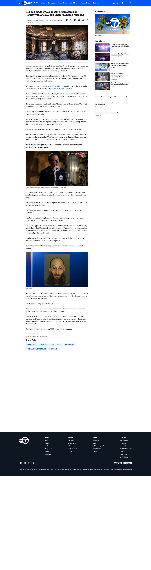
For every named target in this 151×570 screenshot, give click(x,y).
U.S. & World (48, 448)
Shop (95, 451)
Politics (47, 451)
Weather (47, 443)
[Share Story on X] (70, 19)
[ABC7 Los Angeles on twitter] (25, 463)
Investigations (97, 448)
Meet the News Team (126, 448)
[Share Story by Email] (82, 19)
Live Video (96, 440)
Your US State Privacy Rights (57, 469)
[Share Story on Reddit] (74, 19)
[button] (19, 3)
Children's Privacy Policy (43, 469)
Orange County (62, 3)
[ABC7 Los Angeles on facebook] (21, 463)
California (96, 3)
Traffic (46, 446)
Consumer (48, 454)
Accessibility (123, 451)
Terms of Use (68, 469)
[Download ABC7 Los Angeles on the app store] (118, 463)
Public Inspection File (88, 469)
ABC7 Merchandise (125, 457)
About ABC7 (123, 446)
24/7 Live (42, 3)
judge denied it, (48, 319)
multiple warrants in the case (61, 88)
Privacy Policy (22, 469)
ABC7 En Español (98, 446)
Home (46, 440)
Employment (123, 454)
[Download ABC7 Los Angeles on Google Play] (127, 463)
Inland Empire (74, 3)
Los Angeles (51, 3)
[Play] (112, 24)
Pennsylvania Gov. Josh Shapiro (49, 86)
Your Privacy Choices (32, 469)
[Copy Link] (86, 19)
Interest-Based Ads (77, 469)
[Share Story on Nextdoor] (78, 19)
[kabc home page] (24, 440)
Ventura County (85, 3)
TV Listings (123, 443)
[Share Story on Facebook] (66, 19)
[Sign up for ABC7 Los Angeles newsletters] (33, 463)
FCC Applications (98, 469)
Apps (94, 443)
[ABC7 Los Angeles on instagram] (29, 463)
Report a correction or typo (32, 333)
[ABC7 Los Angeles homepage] (30, 3)
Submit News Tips (125, 440)
